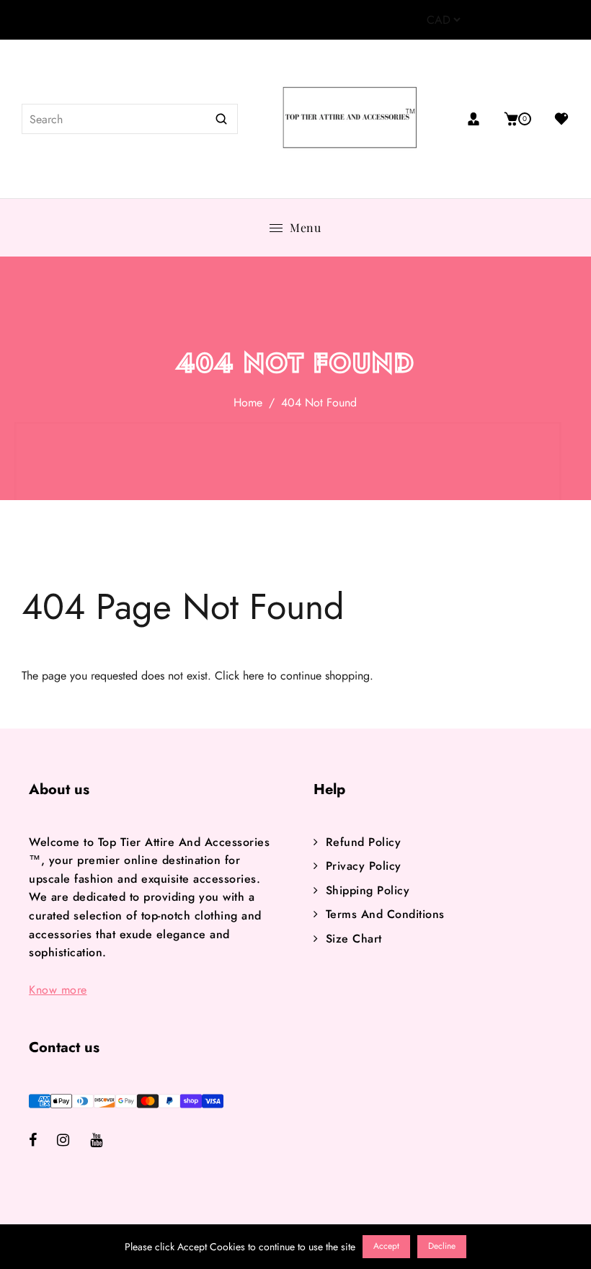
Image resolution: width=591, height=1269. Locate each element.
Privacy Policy (363, 866)
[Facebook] (43, 1141)
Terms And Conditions (385, 914)
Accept (386, 1245)
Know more (58, 989)
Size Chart (354, 938)
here (253, 675)
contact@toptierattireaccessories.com (219, 20)
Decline (442, 1245)
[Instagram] (73, 1141)
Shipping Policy (367, 890)
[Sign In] (479, 119)
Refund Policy (363, 842)
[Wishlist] (556, 119)
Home (248, 402)
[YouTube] (106, 1141)
